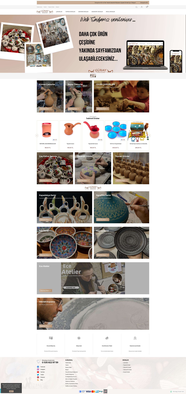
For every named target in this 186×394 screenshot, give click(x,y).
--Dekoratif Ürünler (127, 369)
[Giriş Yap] (141, 7)
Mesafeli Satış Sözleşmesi (71, 372)
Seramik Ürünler (83, 11)
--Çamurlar (125, 362)
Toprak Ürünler (70, 11)
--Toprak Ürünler (126, 365)
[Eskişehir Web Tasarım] (0, 391)
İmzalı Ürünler (110, 11)
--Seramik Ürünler (126, 367)
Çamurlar (59, 11)
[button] (93, 75)
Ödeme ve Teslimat (70, 381)
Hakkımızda (39, 7)
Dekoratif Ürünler (97, 11)
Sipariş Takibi (51, 7)
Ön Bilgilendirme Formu (71, 376)
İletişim (57, 7)
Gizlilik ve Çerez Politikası (71, 386)
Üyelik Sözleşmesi (69, 374)
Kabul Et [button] (11, 391)
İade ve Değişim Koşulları (71, 379)
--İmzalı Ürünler (126, 372)
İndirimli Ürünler (93, 118)
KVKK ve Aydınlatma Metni (71, 383)
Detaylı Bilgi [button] (13, 388)
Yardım (45, 7)
